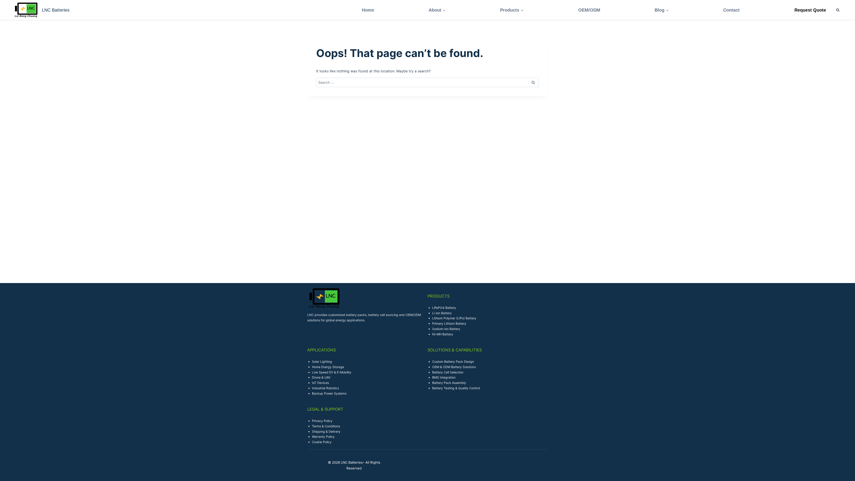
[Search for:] (427, 82)
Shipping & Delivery (326, 431)
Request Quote (810, 10)
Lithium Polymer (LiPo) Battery (454, 318)
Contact (731, 10)
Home (368, 10)
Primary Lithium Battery (449, 323)
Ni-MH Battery (442, 334)
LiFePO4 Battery (444, 308)
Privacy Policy (322, 421)
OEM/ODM (589, 10)
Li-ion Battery (442, 313)
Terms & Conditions (326, 426)
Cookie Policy (322, 442)
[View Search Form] (835, 10)
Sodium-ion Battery (446, 329)
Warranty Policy (323, 436)
